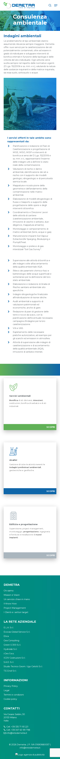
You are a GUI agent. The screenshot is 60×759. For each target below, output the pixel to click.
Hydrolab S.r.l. (10, 649)
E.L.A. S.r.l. (9, 627)
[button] (55, 5)
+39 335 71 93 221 (19, 726)
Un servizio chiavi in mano (17, 599)
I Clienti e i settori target (16, 612)
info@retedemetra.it (16, 733)
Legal (6, 690)
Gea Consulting (11, 640)
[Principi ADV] (30, 755)
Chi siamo (9, 590)
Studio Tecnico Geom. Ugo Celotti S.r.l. (23, 666)
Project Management (15, 608)
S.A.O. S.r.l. (9, 662)
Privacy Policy (11, 686)
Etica (6, 636)
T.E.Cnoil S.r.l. (10, 670)
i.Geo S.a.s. (9, 653)
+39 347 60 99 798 (20, 730)
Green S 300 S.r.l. (12, 645)
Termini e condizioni (14, 694)
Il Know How (10, 603)
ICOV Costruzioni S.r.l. (14, 658)
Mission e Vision (12, 595)
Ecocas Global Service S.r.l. (17, 632)
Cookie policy (10, 699)
